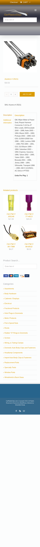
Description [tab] (7, 115)
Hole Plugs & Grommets (13, 313)
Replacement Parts (11, 362)
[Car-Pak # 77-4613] (29, 196)
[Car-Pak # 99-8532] (29, 226)
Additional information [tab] (7, 121)
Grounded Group (20, 405)
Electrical (8, 303)
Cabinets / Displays (11, 298)
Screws (7, 338)
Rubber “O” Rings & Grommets (16, 333)
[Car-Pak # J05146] (11, 196)
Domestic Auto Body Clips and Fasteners (20, 348)
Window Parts (9, 372)
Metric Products (10, 318)
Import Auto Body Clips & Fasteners (17, 358)
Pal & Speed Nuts (11, 323)
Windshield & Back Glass (14, 377)
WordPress (23, 403)
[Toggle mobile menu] (36, 10)
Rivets (6, 328)
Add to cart (27, 94)
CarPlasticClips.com (12, 401)
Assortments (9, 289)
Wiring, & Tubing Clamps (13, 343)
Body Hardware (10, 294)
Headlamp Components (13, 353)
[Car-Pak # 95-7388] (11, 226)
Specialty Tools (10, 367)
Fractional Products (11, 308)
